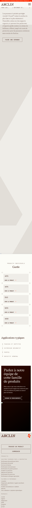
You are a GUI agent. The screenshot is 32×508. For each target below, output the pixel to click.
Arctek (3, 496)
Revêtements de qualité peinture (9, 468)
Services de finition (6, 465)
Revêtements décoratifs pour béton (10, 461)
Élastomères (4, 484)
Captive (3, 498)
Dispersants (4, 500)
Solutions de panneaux (7, 472)
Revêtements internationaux (8, 467)
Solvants (3, 488)
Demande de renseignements (13, 398)
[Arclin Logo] (7, 4)
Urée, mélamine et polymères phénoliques (11, 490)
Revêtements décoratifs (7, 463)
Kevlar (3, 506)
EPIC (2, 502)
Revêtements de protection (8, 474)
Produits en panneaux (6, 470)
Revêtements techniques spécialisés (10, 476)
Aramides (3, 481)
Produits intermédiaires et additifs (10, 486)
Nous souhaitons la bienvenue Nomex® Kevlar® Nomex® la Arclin (15, 1)
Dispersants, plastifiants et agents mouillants (12, 483)
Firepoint (3, 504)
